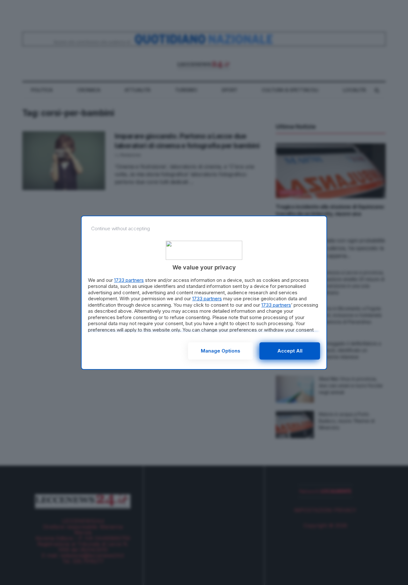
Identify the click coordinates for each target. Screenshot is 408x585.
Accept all (289, 351)
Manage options (220, 351)
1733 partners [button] (129, 280)
